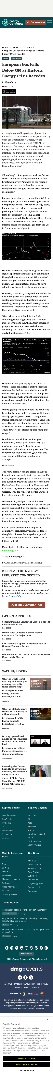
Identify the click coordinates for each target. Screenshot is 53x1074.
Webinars (6, 890)
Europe (31, 830)
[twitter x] (16, 948)
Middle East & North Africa (36, 836)
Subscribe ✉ (26, 953)
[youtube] (26, 948)
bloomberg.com (10, 550)
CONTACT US (35, 987)
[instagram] (11, 948)
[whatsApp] (46, 948)
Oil (3, 827)
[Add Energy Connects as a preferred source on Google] (9, 91)
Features (6, 872)
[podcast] (31, 948)
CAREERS (17, 984)
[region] (26, 1045)
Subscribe (32, 876)
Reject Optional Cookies (26, 1064)
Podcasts (6, 883)
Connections (33, 891)
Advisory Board (34, 864)
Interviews (6, 875)
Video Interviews (9, 887)
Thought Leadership (11, 879)
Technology (7, 834)
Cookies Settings (21, 987)
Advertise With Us (35, 868)
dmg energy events (36, 883)
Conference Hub (35, 887)
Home (5, 47)
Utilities (5, 838)
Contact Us (33, 880)
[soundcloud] (41, 948)
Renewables (7, 830)
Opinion (5, 868)
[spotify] (36, 948)
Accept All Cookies (26, 1058)
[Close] (47, 1020)
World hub (32, 815)
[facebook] (6, 948)
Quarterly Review (9, 894)
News (15, 47)
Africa (30, 819)
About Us (32, 861)
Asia (30, 823)
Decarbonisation (9, 815)
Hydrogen (6, 823)
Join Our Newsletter (35, 22)
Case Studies (33, 872)
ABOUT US (8, 984)
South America (34, 845)
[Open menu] (49, 22)
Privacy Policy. (15, 596)
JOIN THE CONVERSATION (26, 604)
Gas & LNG (28, 47)
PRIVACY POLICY (29, 984)
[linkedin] (21, 948)
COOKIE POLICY (42, 984)
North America (34, 841)
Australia (32, 827)
